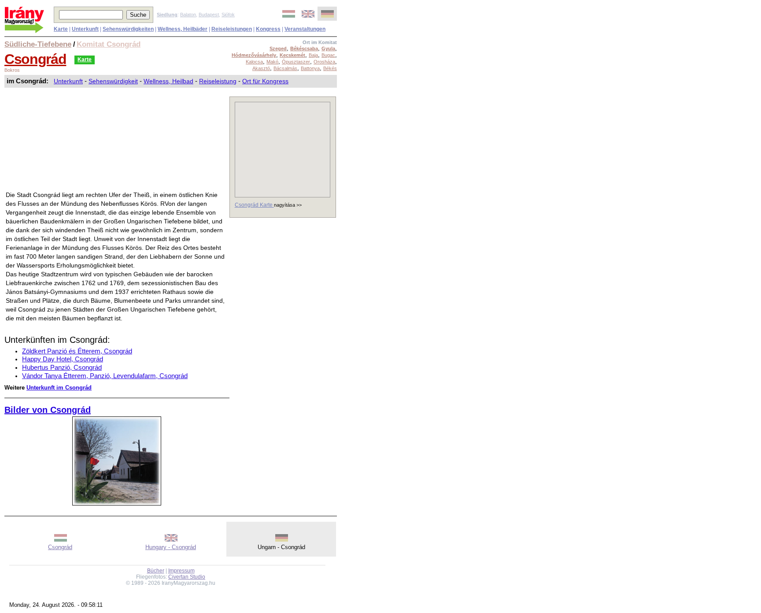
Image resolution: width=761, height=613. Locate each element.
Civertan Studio (186, 577)
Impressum (181, 571)
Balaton (188, 14)
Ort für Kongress (265, 81)
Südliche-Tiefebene (37, 44)
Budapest (209, 14)
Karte (85, 59)
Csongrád (35, 59)
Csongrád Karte (254, 205)
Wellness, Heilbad (168, 81)
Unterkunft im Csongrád (59, 387)
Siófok (228, 14)
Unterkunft (68, 81)
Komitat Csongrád (108, 44)
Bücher (155, 571)
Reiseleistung (217, 81)
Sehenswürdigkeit (113, 81)
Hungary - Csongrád (170, 547)
